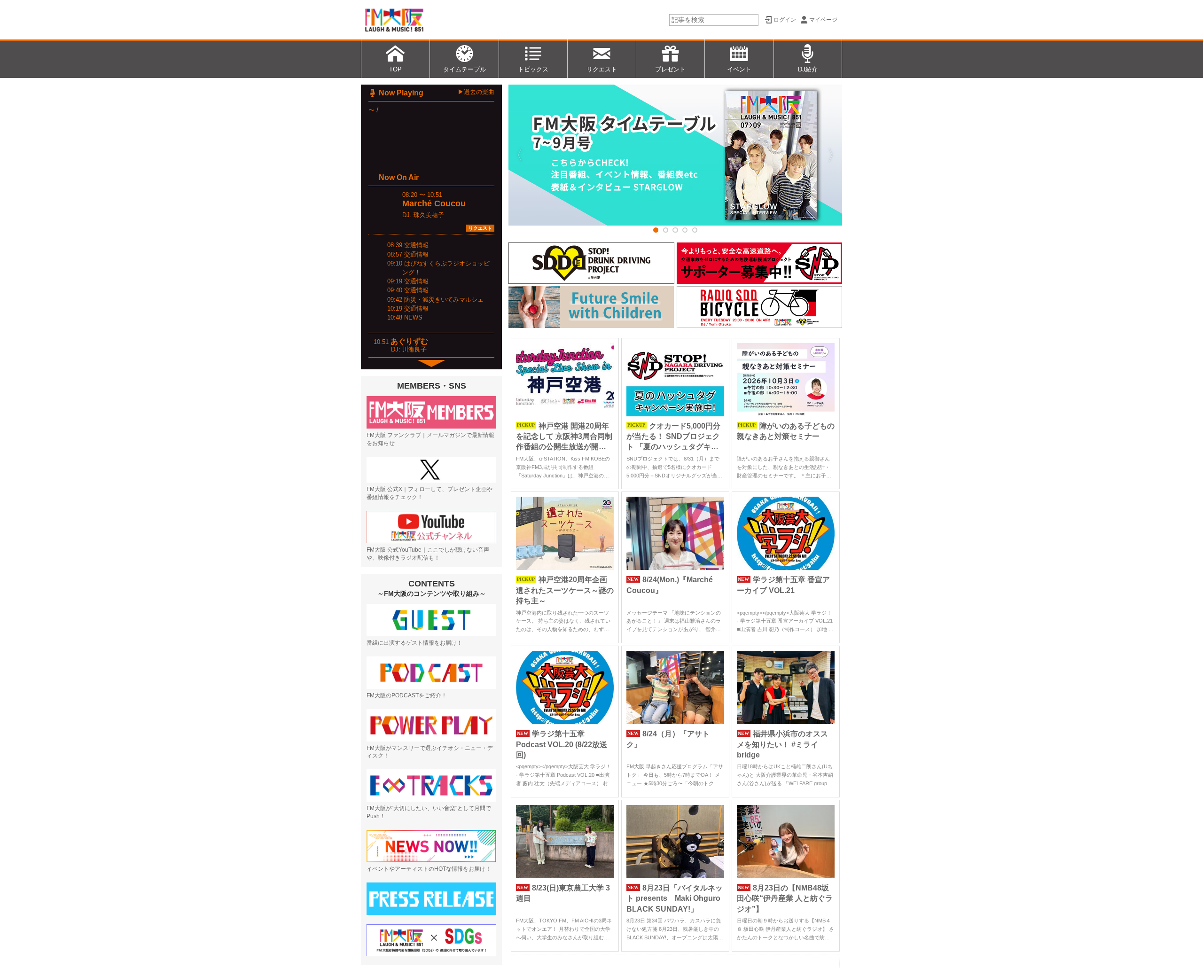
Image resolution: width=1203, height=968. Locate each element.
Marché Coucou (434, 203)
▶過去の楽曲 (476, 91)
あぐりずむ (409, 341)
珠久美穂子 (429, 215)
